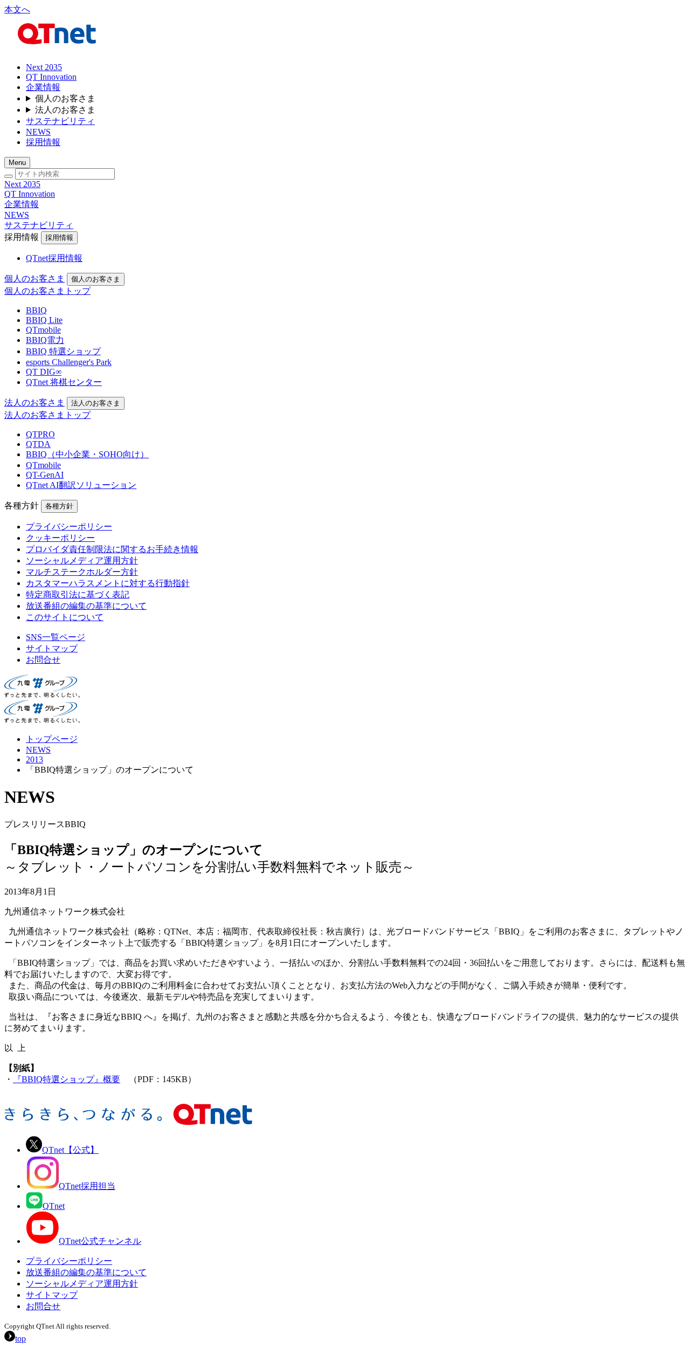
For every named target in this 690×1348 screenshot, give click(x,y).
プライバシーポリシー (69, 1261)
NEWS (38, 749)
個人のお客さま (65, 98)
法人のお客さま (65, 109)
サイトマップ (52, 1294)
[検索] (8, 176)
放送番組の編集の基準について (86, 1272)
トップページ (52, 739)
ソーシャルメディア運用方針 (82, 1283)
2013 (34, 759)
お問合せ (43, 1306)
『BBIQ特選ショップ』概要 (66, 1079)
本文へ (17, 9)
